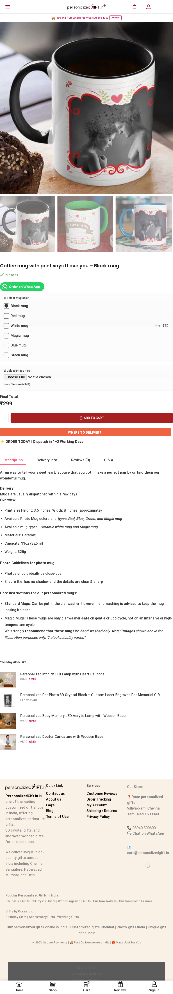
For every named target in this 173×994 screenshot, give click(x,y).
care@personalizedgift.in (148, 853)
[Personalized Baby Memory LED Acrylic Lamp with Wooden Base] (8, 721)
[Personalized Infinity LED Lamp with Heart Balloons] (8, 680)
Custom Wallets (104, 901)
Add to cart (94, 418)
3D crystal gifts (18, 830)
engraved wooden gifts (24, 836)
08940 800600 (144, 828)
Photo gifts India (131, 927)
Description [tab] (13, 460)
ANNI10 (116, 17)
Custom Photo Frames (136, 901)
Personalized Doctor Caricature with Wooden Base (61, 736)
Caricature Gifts (17, 901)
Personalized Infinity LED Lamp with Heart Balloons (62, 674)
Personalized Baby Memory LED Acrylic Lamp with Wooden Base (72, 716)
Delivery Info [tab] (47, 460)
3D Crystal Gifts (44, 901)
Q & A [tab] (108, 460)
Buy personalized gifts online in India (37, 927)
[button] (4, 109)
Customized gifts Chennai (92, 927)
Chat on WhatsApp (148, 833)
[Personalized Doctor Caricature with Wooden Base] (8, 742)
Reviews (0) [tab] (80, 460)
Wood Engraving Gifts (74, 901)
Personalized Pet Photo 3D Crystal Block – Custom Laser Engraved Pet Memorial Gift (90, 695)
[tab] (13, 460)
